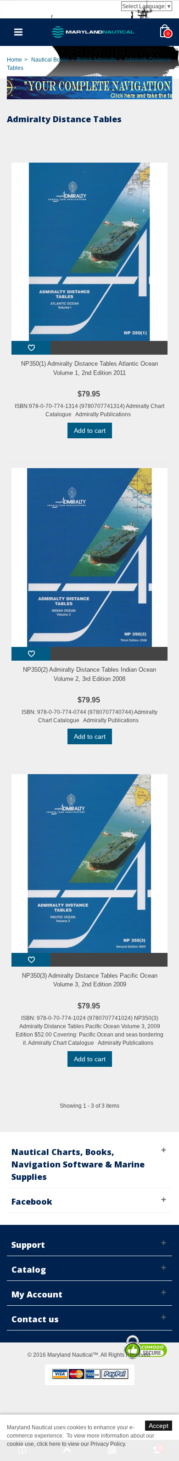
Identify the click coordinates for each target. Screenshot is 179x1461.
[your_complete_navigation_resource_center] (89, 87)
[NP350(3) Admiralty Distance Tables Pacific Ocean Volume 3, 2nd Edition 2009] (89, 863)
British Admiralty (97, 60)
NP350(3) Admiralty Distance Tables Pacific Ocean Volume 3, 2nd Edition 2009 (89, 980)
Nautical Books (50, 60)
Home (14, 60)
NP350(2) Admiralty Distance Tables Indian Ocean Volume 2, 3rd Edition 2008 (89, 674)
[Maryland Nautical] (93, 31)
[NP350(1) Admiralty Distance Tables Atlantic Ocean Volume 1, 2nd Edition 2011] (89, 252)
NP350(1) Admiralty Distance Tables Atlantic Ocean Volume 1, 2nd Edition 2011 (89, 368)
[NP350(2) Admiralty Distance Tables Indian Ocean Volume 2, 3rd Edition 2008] (89, 557)
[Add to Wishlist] (30, 348)
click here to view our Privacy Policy (81, 1444)
